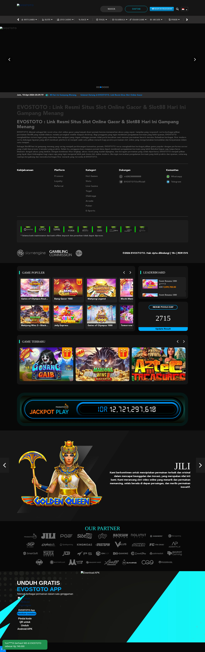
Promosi (58, 176)
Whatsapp (176, 177)
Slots (47, 20)
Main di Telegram (163, 9)
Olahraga (120, 20)
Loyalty (58, 181)
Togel (102, 20)
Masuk (111, 9)
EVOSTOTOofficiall (134, 182)
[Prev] (124, 272)
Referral (58, 186)
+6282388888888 (132, 177)
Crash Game (138, 20)
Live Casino (65, 20)
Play (62, 412)
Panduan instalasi (26, 613)
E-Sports (90, 211)
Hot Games (29, 20)
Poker (174, 20)
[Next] (130, 272)
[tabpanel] (102, 59)
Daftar (136, 9)
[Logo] (25, 9)
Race (83, 20)
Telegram (176, 182)
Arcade (156, 20)
